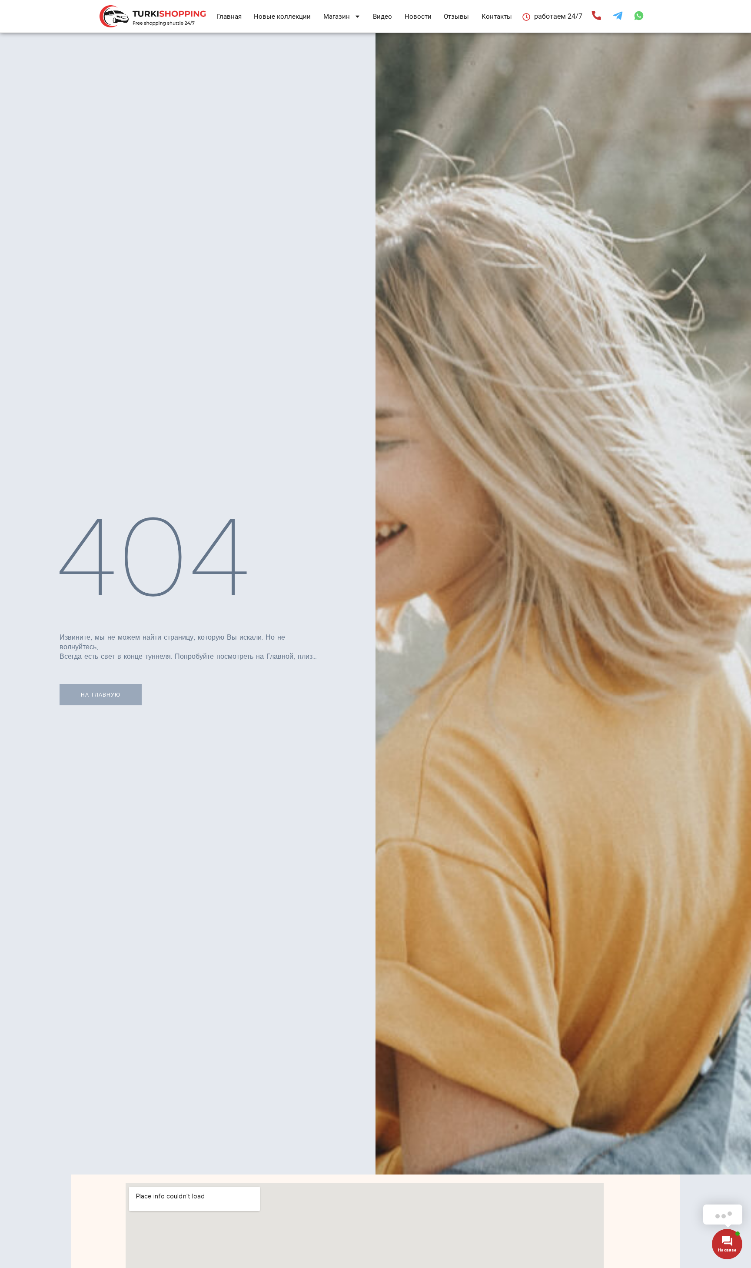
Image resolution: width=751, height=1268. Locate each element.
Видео (382, 16)
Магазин (336, 16)
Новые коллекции (282, 16)
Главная (229, 16)
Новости (418, 16)
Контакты (497, 16)
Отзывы (456, 16)
